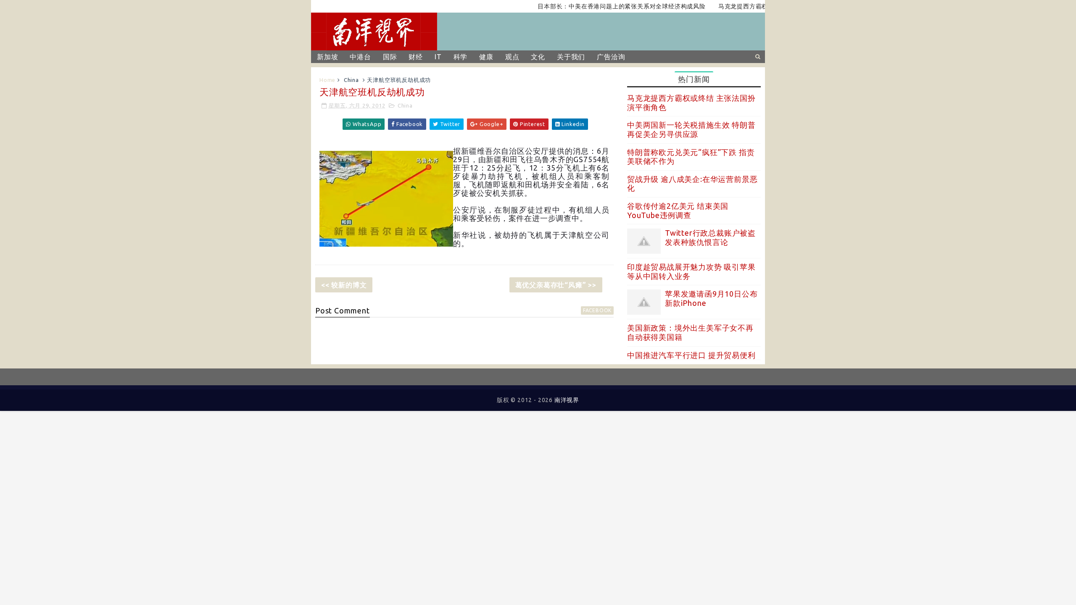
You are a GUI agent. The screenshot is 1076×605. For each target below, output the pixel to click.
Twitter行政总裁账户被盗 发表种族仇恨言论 (710, 237)
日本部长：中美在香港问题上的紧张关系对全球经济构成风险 (610, 6)
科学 (461, 56)
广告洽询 (611, 56)
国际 (390, 56)
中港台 (360, 56)
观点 (512, 56)
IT (438, 56)
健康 (486, 56)
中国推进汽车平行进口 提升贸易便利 (691, 355)
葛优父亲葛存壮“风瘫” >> (555, 285)
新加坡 (327, 56)
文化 (538, 56)
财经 (416, 56)
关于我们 (571, 56)
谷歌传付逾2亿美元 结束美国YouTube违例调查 (677, 210)
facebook (597, 310)
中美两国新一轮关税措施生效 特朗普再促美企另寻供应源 (691, 129)
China (351, 80)
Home (327, 80)
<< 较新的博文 (344, 285)
